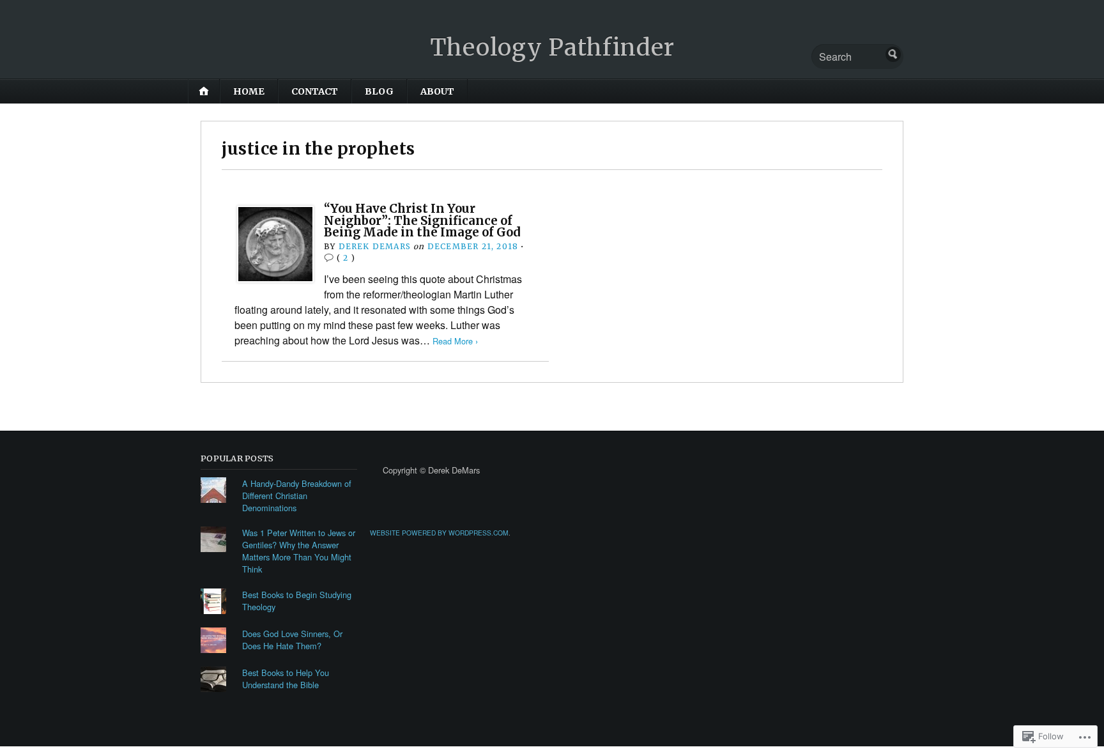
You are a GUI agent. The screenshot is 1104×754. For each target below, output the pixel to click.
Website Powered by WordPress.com (439, 532)
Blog (379, 91)
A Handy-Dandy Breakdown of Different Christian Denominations (296, 495)
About (437, 91)
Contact (314, 91)
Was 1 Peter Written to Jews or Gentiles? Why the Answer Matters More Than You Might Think (298, 551)
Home (248, 91)
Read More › (455, 341)
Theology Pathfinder (552, 47)
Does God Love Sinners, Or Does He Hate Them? (292, 639)
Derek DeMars (375, 246)
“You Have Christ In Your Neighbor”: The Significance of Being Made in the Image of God (422, 220)
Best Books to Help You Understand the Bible (285, 678)
